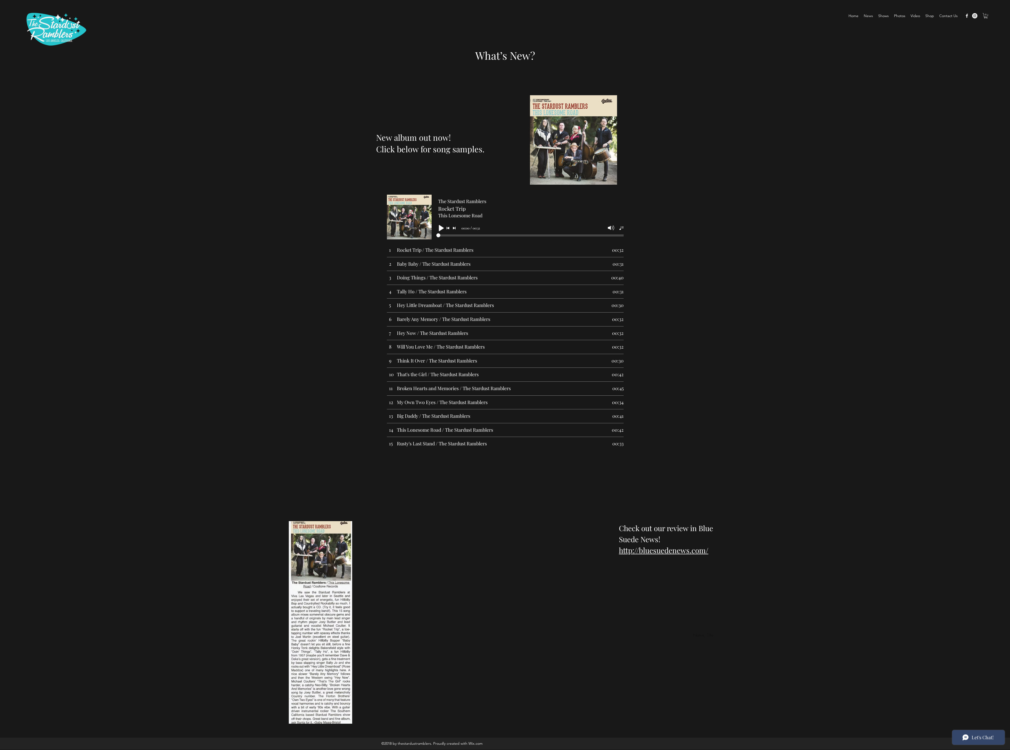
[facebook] (966, 15)
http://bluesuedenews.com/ (663, 550)
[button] (986, 15)
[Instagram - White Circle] (974, 15)
